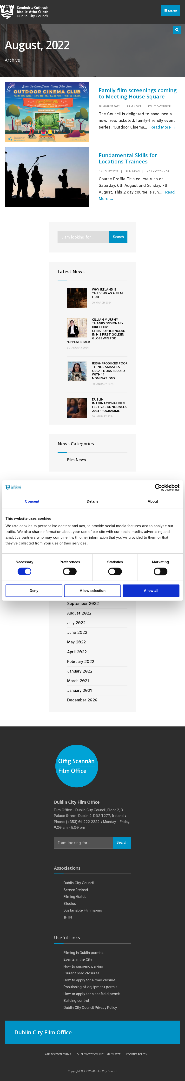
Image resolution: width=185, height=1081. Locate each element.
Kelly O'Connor (159, 106)
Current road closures (81, 973)
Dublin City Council (79, 882)
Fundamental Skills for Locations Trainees (128, 158)
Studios (70, 903)
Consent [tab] (32, 501)
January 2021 (79, 690)
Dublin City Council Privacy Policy (90, 1007)
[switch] (70, 571)
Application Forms (58, 1054)
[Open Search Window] (177, 30)
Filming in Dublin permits (84, 952)
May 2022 (76, 642)
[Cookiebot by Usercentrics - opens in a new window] (158, 487)
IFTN (68, 917)
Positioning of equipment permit (90, 986)
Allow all (151, 591)
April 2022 (77, 651)
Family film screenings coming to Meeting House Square (138, 93)
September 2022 (83, 603)
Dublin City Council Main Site (98, 1054)
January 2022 (79, 671)
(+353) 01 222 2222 (82, 821)
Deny (34, 591)
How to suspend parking (83, 966)
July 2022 (76, 622)
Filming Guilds (75, 896)
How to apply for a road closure (89, 980)
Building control (76, 1000)
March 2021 (78, 680)
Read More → (163, 127)
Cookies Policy (136, 1054)
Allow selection (93, 591)
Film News (134, 106)
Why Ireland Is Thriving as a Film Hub (107, 293)
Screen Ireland (76, 889)
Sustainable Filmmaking (83, 910)
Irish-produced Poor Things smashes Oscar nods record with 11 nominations (109, 370)
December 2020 (82, 700)
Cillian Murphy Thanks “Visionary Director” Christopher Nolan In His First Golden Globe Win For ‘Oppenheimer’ (96, 330)
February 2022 (80, 661)
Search (118, 236)
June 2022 (77, 632)
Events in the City (78, 959)
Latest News (71, 271)
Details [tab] (93, 501)
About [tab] (153, 501)
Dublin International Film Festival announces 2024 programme (109, 405)
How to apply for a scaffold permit (92, 993)
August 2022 (79, 613)
